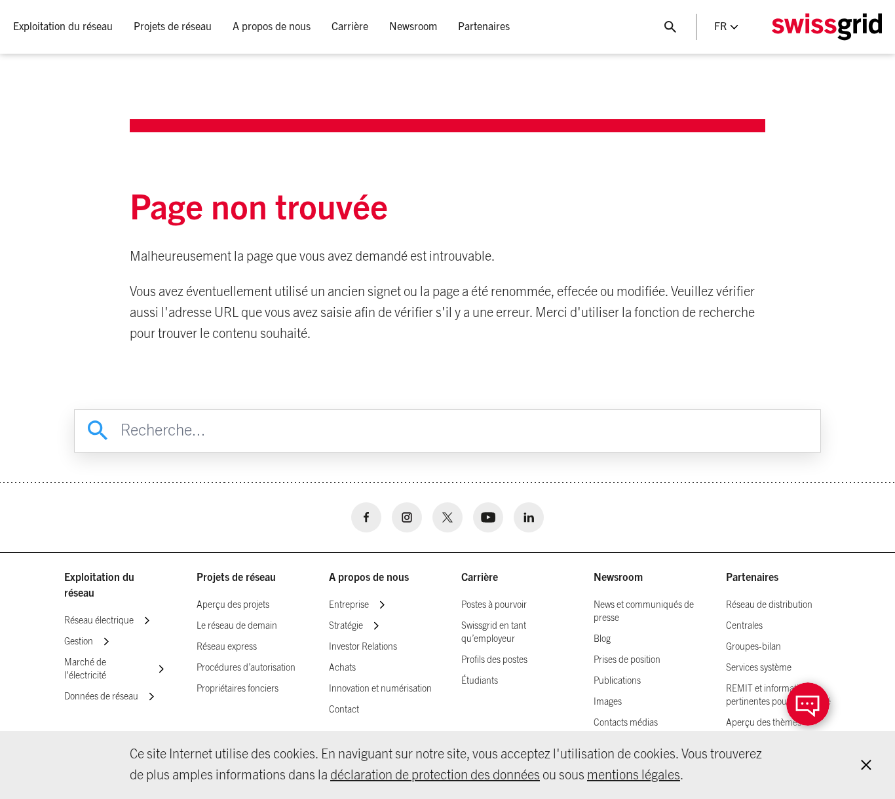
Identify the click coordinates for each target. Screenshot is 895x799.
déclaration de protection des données (435, 775)
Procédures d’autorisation (246, 668)
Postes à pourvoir (494, 605)
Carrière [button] (350, 27)
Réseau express (227, 647)
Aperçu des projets (233, 605)
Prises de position (627, 660)
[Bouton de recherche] (670, 26)
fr (720, 27)
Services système (758, 668)
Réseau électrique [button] (99, 620)
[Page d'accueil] (827, 27)
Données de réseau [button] (101, 696)
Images (608, 702)
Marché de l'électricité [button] (85, 669)
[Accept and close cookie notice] (866, 765)
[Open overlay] (807, 704)
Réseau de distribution (769, 605)
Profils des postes (494, 660)
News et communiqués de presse (644, 612)
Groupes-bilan (753, 647)
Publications (617, 681)
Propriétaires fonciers (237, 689)
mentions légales (633, 775)
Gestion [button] (78, 641)
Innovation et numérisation (380, 689)
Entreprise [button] (349, 605)
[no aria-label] (366, 517)
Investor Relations (363, 647)
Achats (342, 668)
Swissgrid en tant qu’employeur (493, 633)
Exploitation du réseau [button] (63, 27)
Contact (344, 710)
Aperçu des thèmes (763, 723)
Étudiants (479, 681)
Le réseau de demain (237, 626)
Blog (602, 639)
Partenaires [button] (484, 27)
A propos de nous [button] (272, 27)
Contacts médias (626, 723)
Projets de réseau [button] (173, 27)
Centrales (744, 626)
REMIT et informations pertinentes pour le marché (778, 695)
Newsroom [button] (413, 27)
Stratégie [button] (346, 626)
